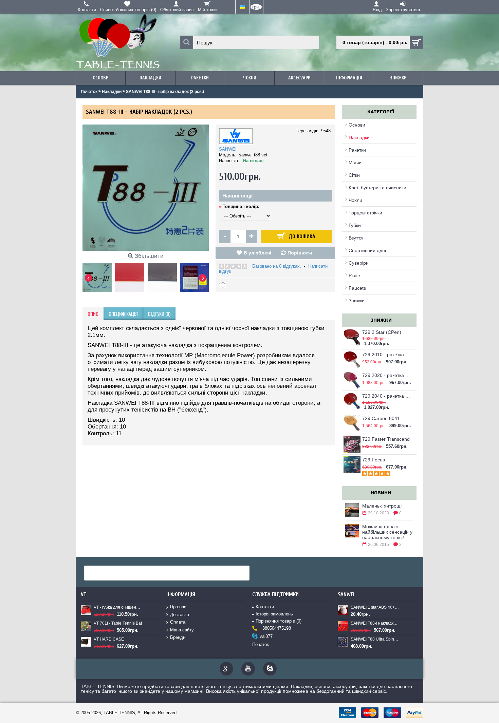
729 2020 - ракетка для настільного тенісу (386, 375)
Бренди (177, 637)
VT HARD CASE (109, 639)
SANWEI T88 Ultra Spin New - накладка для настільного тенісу (375, 639)
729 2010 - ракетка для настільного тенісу (386, 354)
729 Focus (373, 459)
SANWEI (228, 149)
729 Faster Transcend (386, 439)
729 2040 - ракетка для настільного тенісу (386, 396)
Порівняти (300, 252)
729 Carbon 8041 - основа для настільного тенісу (386, 418)
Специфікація (123, 313)
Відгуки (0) (159, 313)
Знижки (357, 300)
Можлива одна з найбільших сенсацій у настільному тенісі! (387, 532)
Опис (93, 313)
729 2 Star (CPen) (381, 332)
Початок (260, 644)
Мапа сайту (182, 629)
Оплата (177, 622)
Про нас (178, 606)
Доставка (179, 614)
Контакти (265, 606)
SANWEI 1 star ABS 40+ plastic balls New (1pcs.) (375, 607)
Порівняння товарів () (278, 621)
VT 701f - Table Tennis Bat (118, 623)
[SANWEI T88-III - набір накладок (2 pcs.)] (98, 276)
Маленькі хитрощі (382, 506)
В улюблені (257, 252)
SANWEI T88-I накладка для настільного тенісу (375, 623)
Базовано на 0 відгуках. (276, 266)
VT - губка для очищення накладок (118, 607)
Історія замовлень (274, 613)
